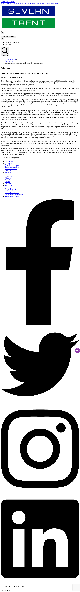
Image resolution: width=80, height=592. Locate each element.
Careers (7, 182)
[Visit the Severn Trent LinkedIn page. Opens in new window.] (40, 583)
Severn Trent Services (12, 193)
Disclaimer (8, 171)
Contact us (8, 176)
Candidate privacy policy (13, 165)
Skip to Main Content (8, 2)
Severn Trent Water (11, 189)
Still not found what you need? (11, 158)
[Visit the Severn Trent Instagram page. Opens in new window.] (40, 493)
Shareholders (9, 185)
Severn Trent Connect (12, 196)
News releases (9, 61)
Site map (8, 172)
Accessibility (9, 161)
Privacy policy (9, 163)
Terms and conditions (12, 167)
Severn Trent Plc (10, 59)
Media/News (9, 180)
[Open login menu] (1, 31)
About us (8, 178)
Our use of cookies (11, 169)
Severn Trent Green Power (14, 195)
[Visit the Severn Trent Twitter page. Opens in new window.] (40, 403)
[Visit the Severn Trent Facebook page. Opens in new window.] (40, 324)
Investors (8, 184)
